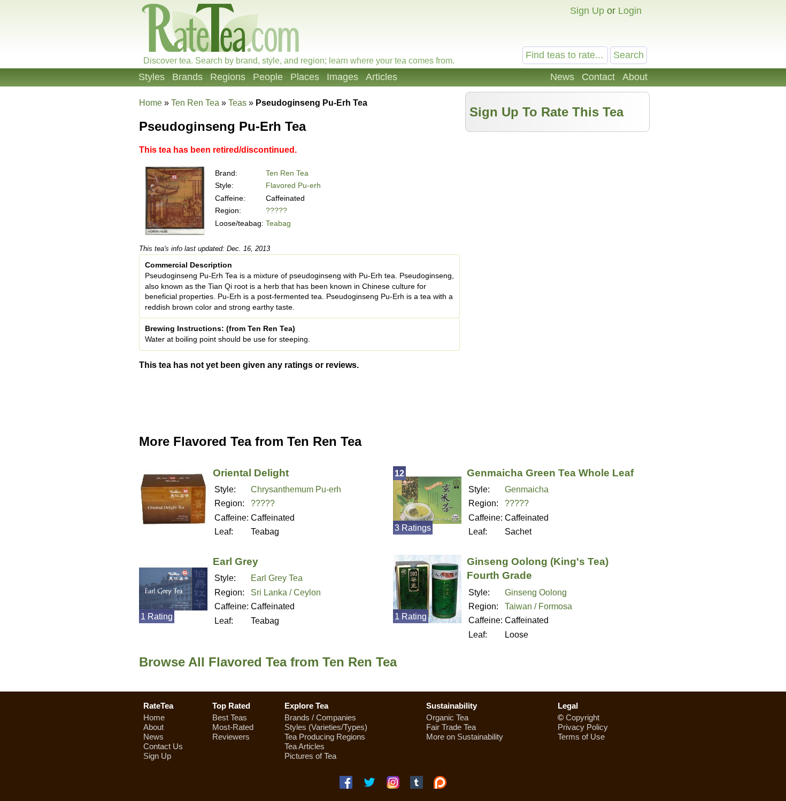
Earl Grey (235, 561)
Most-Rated (232, 727)
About (635, 77)
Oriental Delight (251, 472)
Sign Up (587, 10)
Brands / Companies (320, 717)
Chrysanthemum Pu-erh (296, 489)
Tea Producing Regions (324, 736)
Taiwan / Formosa (538, 606)
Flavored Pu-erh (293, 185)
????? (276, 210)
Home (150, 102)
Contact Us (163, 746)
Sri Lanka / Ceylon (286, 592)
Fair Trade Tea (451, 727)
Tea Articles (304, 746)
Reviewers (231, 736)
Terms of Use (581, 736)
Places (304, 77)
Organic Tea (447, 717)
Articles (381, 77)
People (268, 77)
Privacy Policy (583, 727)
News (562, 77)
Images (342, 77)
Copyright (582, 717)
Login (630, 10)
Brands (187, 77)
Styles (151, 77)
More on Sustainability (464, 736)
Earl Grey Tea (277, 578)
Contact (598, 77)
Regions (227, 77)
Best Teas (229, 717)
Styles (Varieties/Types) (325, 727)
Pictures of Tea (310, 755)
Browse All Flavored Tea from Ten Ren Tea (268, 662)
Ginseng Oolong (536, 592)
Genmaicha (527, 489)
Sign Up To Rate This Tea (546, 112)
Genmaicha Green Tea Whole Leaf (550, 472)
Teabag (278, 223)
